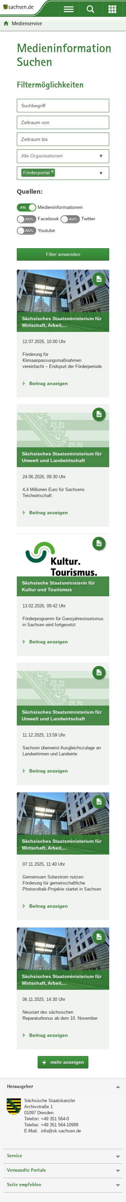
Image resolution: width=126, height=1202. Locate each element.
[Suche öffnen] (90, 9)
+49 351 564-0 (55, 1118)
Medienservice (27, 23)
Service (14, 1156)
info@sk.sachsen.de (61, 1130)
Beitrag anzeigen (48, 383)
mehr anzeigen (66, 1062)
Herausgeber (20, 1086)
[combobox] (63, 156)
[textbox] (51, 155)
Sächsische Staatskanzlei (49, 1100)
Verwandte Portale (26, 1170)
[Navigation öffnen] (68, 9)
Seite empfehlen (24, 1185)
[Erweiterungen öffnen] (112, 9)
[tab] (63, 1087)
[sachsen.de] (20, 7)
